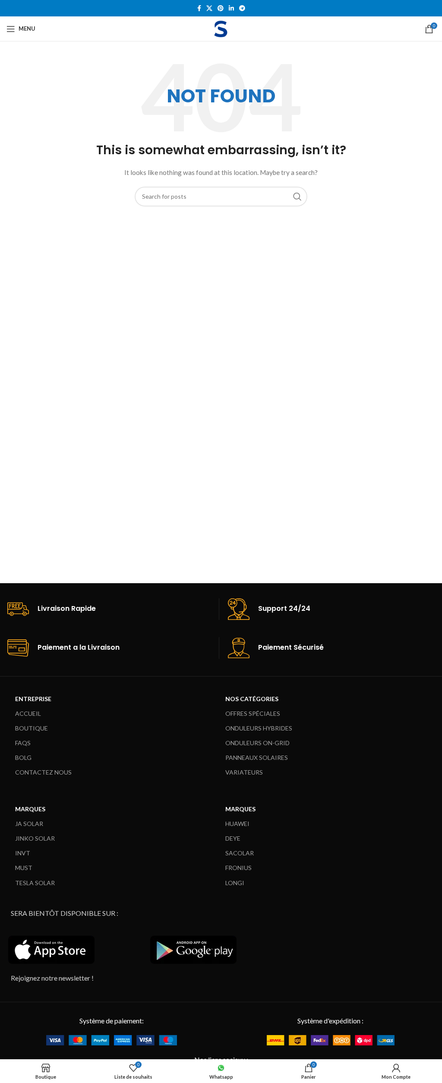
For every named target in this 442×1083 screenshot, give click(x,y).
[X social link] (209, 8)
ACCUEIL (28, 713)
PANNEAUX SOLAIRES (256, 757)
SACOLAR (239, 853)
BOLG (23, 757)
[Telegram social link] (242, 8)
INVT (22, 853)
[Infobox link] (113, 609)
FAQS (23, 742)
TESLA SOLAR (35, 882)
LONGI (234, 882)
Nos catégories (251, 698)
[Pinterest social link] (220, 8)
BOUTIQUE (31, 728)
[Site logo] (221, 28)
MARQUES (30, 809)
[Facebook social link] (199, 8)
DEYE (232, 838)
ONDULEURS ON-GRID (257, 742)
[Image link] (111, 1039)
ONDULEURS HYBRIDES (258, 728)
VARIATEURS (244, 772)
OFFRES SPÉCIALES (252, 713)
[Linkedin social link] (231, 8)
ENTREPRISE (33, 698)
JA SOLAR (29, 823)
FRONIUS (238, 867)
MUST (23, 867)
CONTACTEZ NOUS (43, 772)
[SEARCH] (297, 196)
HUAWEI (237, 823)
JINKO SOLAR (35, 838)
